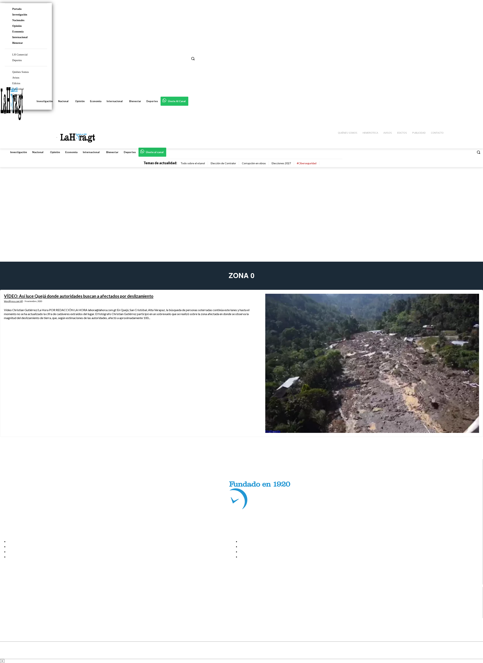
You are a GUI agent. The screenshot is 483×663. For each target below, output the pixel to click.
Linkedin (17, 606)
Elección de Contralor (223, 163)
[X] (6, 610)
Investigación (19, 14)
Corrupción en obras (254, 163)
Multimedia (272, 431)
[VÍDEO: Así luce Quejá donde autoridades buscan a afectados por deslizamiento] (372, 363)
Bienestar (17, 43)
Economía (18, 31)
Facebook (18, 596)
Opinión (17, 26)
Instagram (18, 601)
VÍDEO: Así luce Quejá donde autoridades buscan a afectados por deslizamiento (78, 296)
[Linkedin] (6, 606)
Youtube (17, 615)
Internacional (20, 37)
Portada (17, 9)
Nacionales (18, 20)
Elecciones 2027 (281, 163)
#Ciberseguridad (306, 163)
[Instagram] (6, 601)
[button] (478, 152)
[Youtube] (6, 615)
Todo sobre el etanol (193, 163)
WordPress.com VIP (13, 301)
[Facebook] (6, 596)
